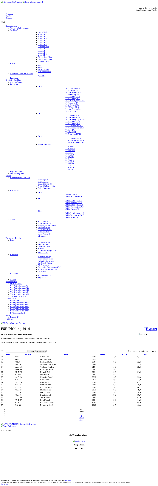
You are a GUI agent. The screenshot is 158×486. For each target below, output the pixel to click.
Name (66, 354)
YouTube (9, 16)
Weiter (81, 418)
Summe (102, 354)
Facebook (9, 14)
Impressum (68, 480)
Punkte (147, 354)
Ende (81, 420)
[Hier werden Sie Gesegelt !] (22, 2)
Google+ (9, 18)
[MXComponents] (14, 323)
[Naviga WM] (19, 424)
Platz (8, 354)
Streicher (124, 354)
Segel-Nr (27, 354)
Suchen (31, 351)
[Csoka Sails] (9, 426)
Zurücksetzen (41, 351)
